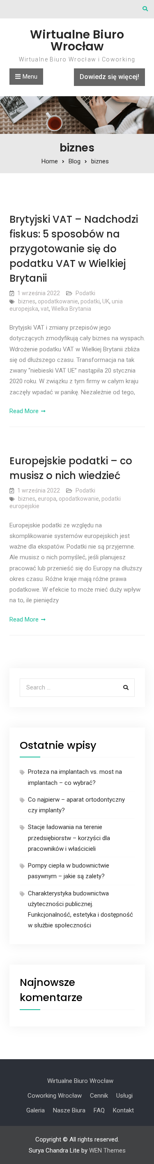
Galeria (35, 1110)
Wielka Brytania (71, 308)
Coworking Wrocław (55, 1095)
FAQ (99, 1110)
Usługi (124, 1095)
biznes (26, 301)
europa (47, 498)
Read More (24, 411)
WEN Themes (107, 1150)
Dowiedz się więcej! (109, 77)
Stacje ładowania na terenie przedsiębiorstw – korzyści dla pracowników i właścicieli (69, 837)
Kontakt (123, 1110)
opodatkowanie (58, 301)
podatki (90, 301)
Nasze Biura (69, 1110)
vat (45, 308)
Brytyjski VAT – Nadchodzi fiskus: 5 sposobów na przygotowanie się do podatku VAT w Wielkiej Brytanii (73, 248)
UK (105, 301)
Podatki (85, 293)
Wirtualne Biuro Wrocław (77, 40)
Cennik (99, 1095)
